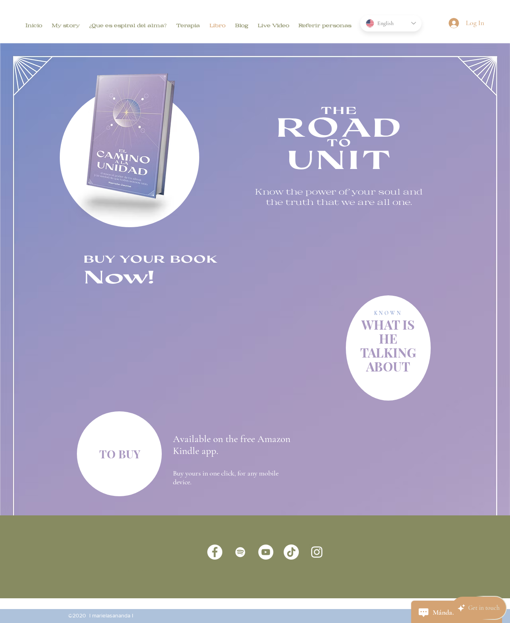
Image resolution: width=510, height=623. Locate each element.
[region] (388, 348)
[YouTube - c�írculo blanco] (265, 552)
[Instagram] (316, 552)
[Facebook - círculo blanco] (214, 552)
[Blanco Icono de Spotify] (240, 552)
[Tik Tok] (291, 552)
